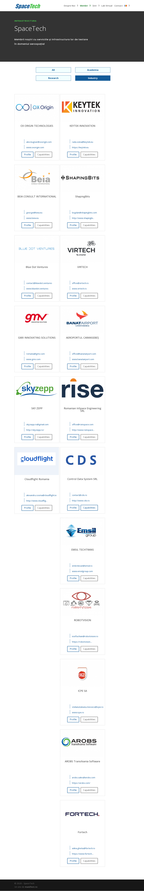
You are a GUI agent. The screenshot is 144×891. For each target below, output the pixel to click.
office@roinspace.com (82, 424)
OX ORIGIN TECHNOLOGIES (37, 125)
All (53, 70)
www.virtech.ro (79, 288)
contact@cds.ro (79, 495)
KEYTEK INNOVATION (82, 125)
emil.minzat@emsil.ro (82, 565)
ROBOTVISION (82, 620)
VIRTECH (82, 267)
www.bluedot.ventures (37, 288)
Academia (92, 70)
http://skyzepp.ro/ (35, 429)
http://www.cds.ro (81, 500)
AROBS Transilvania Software (82, 761)
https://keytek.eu (80, 147)
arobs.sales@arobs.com (83, 777)
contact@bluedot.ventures (39, 283)
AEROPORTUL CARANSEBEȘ (82, 337)
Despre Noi (69, 5)
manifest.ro (31, 886)
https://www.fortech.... (83, 853)
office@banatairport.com (84, 353)
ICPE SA (82, 690)
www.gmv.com (33, 359)
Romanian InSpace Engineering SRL (82, 409)
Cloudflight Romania (37, 479)
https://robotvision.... (82, 641)
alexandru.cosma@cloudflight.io (41, 495)
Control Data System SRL (82, 479)
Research (53, 78)
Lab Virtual (106, 6)
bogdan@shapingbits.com (84, 212)
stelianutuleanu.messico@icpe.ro (87, 706)
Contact (118, 6)
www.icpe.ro (78, 712)
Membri (84, 5)
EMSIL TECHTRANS (82, 549)
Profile (27, 154)
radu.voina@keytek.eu (82, 141)
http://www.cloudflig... (36, 500)
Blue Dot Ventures (37, 267)
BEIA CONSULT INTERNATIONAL (36, 196)
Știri (95, 6)
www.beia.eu (32, 217)
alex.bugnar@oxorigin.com (39, 141)
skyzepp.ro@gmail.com (37, 424)
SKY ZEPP (36, 408)
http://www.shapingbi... (83, 217)
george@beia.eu (34, 212)
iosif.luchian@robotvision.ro (85, 636)
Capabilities (89, 507)
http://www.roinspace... (83, 429)
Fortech (82, 832)
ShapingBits (82, 196)
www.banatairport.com (83, 359)
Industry (92, 78)
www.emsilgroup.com (82, 571)
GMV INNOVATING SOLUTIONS (37, 337)
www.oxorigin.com (35, 147)
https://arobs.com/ (81, 783)
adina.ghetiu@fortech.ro (83, 848)
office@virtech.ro (80, 283)
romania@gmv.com (35, 353)
